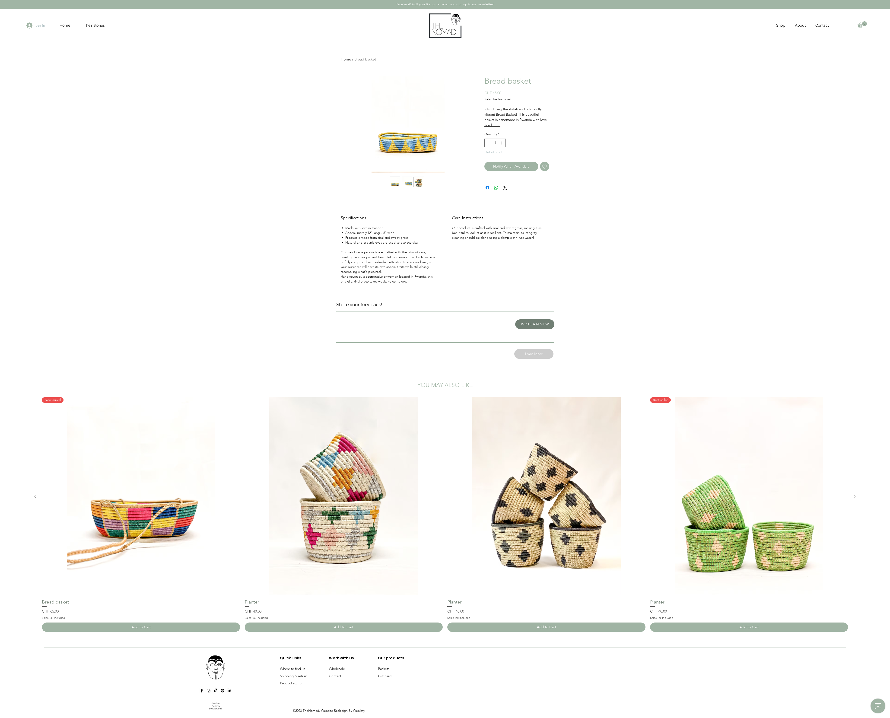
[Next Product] (855, 496)
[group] (445, 514)
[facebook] (201, 690)
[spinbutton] (495, 143)
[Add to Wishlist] (544, 166)
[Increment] (502, 143)
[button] (862, 24)
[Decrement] (488, 143)
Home (346, 59)
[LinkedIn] (229, 690)
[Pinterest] (222, 690)
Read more (492, 125)
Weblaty (359, 710)
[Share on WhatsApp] (496, 188)
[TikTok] (215, 690)
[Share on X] (505, 188)
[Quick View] (344, 496)
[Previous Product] (35, 496)
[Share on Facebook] (487, 188)
